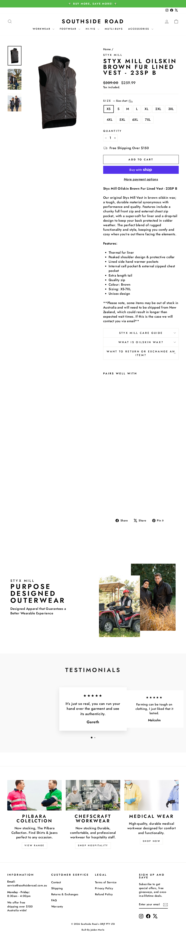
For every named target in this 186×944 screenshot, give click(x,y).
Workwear (42, 29)
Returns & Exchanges (64, 894)
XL (146, 109)
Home (107, 49)
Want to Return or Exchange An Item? (141, 353)
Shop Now (151, 841)
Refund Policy (104, 894)
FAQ (54, 900)
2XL (158, 109)
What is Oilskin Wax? (140, 342)
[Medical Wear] (151, 795)
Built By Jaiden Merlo (93, 929)
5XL (122, 119)
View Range (35, 845)
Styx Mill (112, 55)
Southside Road (93, 21)
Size (115, 101)
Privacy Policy (104, 888)
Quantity (112, 131)
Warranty (57, 907)
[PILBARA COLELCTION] (34, 795)
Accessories (139, 29)
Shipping (57, 888)
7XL (148, 119)
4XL (109, 119)
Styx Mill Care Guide (141, 333)
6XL (135, 119)
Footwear (69, 29)
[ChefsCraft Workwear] (93, 795)
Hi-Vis (91, 29)
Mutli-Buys (114, 29)
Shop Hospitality (93, 845)
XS (109, 109)
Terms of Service (105, 882)
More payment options (141, 179)
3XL (171, 109)
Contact (56, 882)
